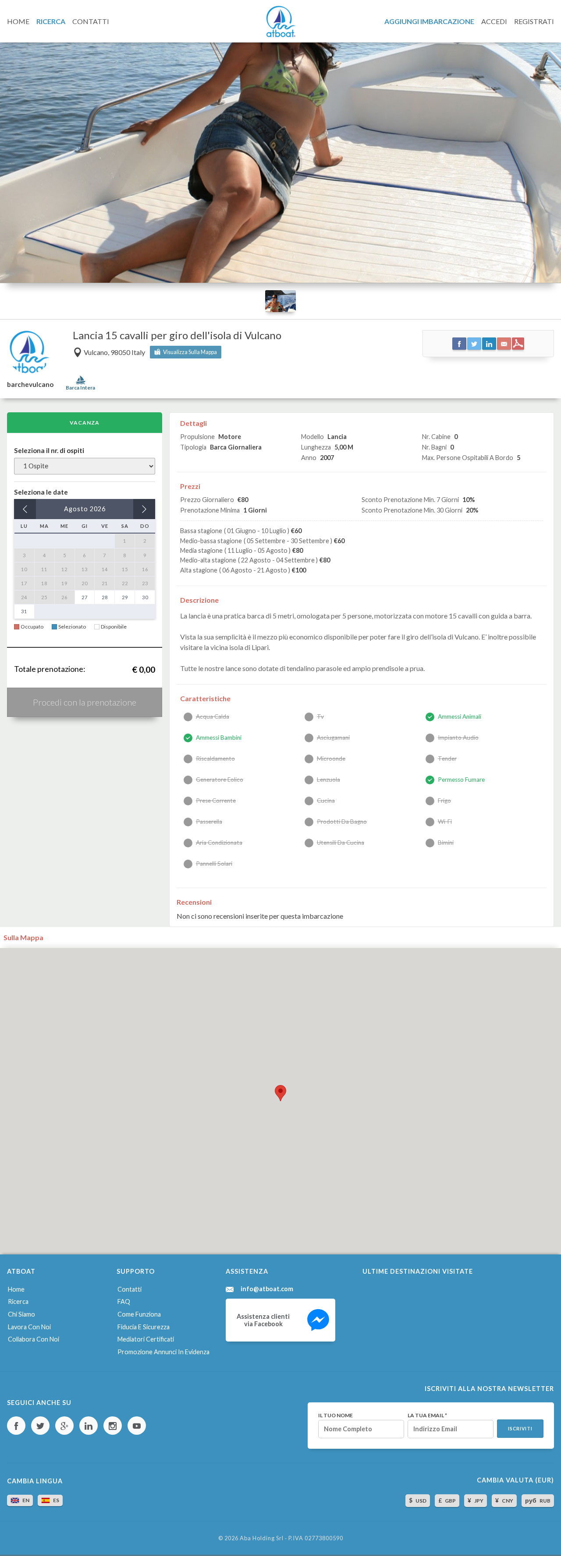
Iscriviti (520, 1428)
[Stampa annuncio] (518, 343)
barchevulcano (30, 384)
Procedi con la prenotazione (84, 702)
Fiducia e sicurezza (143, 1327)
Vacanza (84, 422)
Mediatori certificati (145, 1339)
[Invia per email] (504, 343)
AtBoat (280, 21)
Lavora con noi (29, 1327)
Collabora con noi (33, 1339)
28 (105, 597)
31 (24, 611)
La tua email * (427, 1415)
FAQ (123, 1301)
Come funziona (139, 1314)
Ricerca (18, 1301)
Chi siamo (21, 1314)
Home (16, 1289)
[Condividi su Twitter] (474, 343)
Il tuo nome (335, 1415)
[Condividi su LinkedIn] (489, 343)
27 (85, 597)
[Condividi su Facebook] (459, 343)
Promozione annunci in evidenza (163, 1352)
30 (145, 597)
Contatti (129, 1289)
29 (125, 597)
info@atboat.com (267, 1289)
